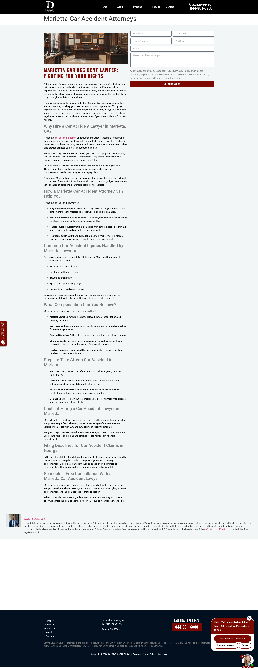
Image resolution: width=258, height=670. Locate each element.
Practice (137, 7)
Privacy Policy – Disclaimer (154, 654)
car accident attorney (65, 137)
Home (104, 7)
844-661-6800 (201, 8)
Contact (170, 7)
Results (156, 7)
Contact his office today (218, 529)
